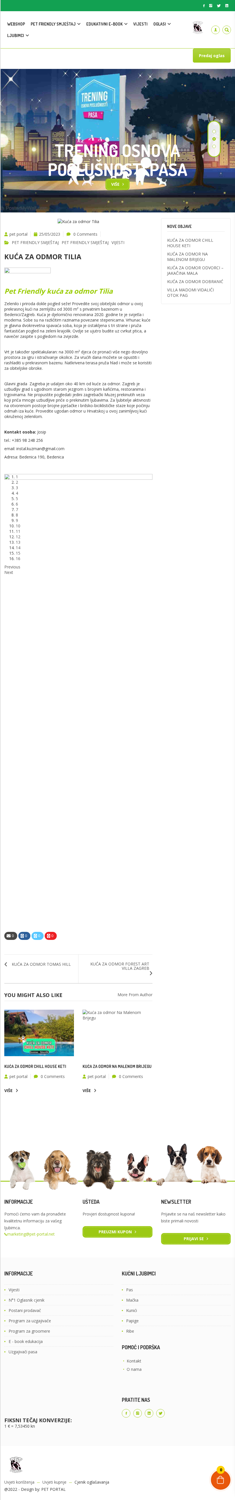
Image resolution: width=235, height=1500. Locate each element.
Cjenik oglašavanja (92, 1482)
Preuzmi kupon (115, 1231)
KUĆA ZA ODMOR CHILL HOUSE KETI (35, 1066)
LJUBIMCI (15, 35)
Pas (129, 1289)
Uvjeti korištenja (19, 1482)
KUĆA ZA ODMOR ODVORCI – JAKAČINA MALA (195, 270)
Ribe (130, 1331)
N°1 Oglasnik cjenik (26, 1300)
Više (115, 184)
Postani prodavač (25, 1310)
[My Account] (215, 30)
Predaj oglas (212, 55)
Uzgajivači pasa (23, 1351)
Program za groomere (29, 1331)
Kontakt (134, 1361)
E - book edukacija (26, 1341)
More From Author (134, 994)
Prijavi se (194, 1238)
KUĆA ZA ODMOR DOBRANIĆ (195, 281)
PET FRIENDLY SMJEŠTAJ (53, 24)
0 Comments (85, 234)
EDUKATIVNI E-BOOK (104, 24)
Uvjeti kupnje (54, 1482)
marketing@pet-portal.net (31, 1234)
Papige (132, 1320)
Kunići (131, 1310)
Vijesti (14, 1289)
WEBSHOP (16, 24)
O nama (134, 1369)
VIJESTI (140, 24)
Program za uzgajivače (30, 1320)
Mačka (132, 1300)
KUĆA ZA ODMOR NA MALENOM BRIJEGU (117, 1066)
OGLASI (159, 24)
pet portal (18, 234)
